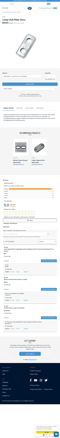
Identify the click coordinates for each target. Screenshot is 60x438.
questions (7, 310)
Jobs (3, 374)
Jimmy (6, 282)
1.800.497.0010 (45, 8)
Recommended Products (30, 133)
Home (3, 12)
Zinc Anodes (17, 12)
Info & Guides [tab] (30, 108)
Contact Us (5, 396)
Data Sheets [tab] (40, 108)
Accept (47, 432)
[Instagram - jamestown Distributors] (40, 381)
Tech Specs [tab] (19, 108)
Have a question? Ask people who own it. (14, 230)
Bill (5, 253)
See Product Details (19, 23)
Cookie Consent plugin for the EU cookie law (47, 435)
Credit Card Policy (36, 389)
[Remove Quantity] (46, 76)
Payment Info (6, 389)
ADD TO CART (30, 84)
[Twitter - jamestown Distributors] (46, 381)
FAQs (4, 392)
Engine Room (9, 12)
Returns (4, 385)
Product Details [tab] (9, 108)
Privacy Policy (34, 385)
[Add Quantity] (56, 76)
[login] (51, 8)
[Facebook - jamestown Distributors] (31, 381)
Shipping (5, 382)
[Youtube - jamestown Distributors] (35, 381)
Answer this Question (49, 261)
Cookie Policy (48, 389)
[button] (7, 213)
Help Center (30, 354)
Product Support (35, 371)
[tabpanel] (30, 120)
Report (26, 272)
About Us (5, 371)
